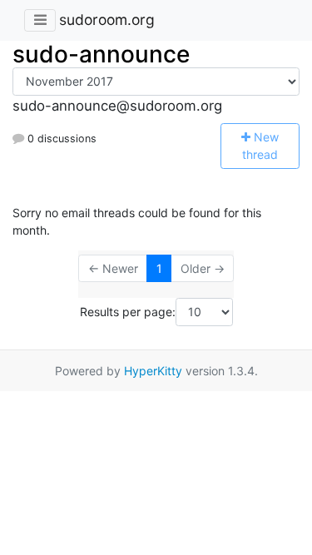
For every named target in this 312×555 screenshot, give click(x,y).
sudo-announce (101, 54)
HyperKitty (153, 371)
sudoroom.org (107, 19)
